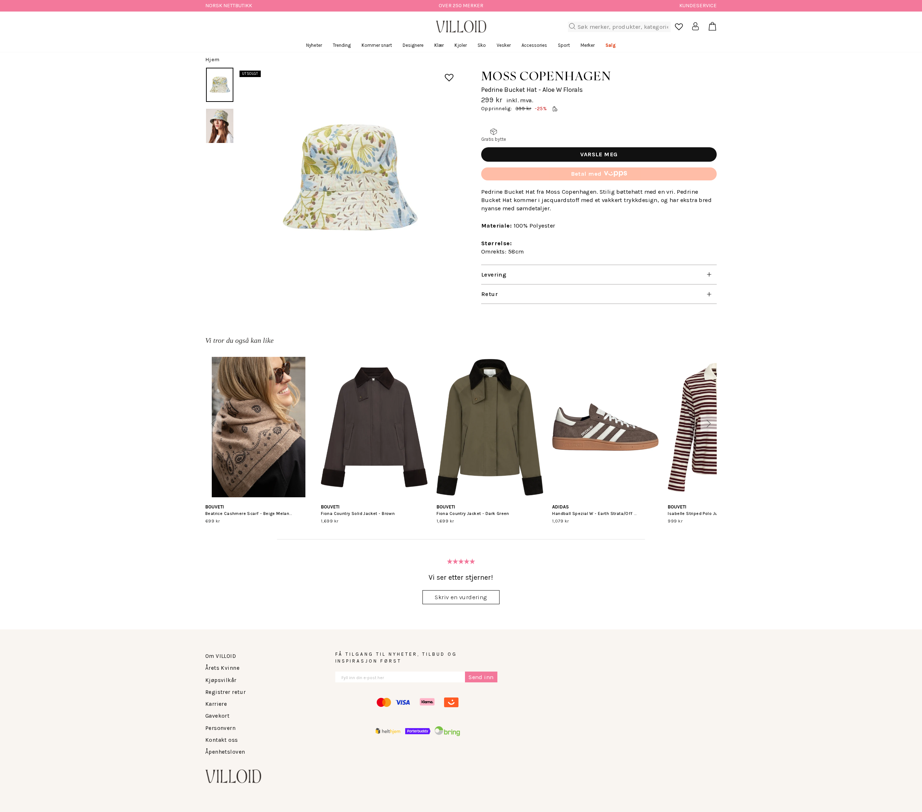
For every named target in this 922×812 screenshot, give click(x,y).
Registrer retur (225, 692)
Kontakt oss (221, 740)
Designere (413, 45)
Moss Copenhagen (546, 76)
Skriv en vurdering (461, 597)
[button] (213, 424)
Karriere (216, 704)
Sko (482, 45)
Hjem (212, 59)
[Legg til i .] (444, 73)
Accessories (534, 45)
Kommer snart (377, 45)
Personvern (220, 728)
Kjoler (461, 45)
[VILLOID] (461, 27)
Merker (588, 45)
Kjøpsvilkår (221, 680)
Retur (489, 294)
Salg (610, 45)
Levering (493, 274)
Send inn (481, 677)
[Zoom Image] (348, 178)
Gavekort (217, 716)
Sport (564, 45)
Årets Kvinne (222, 668)
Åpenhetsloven (225, 752)
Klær (439, 45)
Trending (342, 45)
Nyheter (314, 45)
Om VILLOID (220, 656)
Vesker (504, 45)
